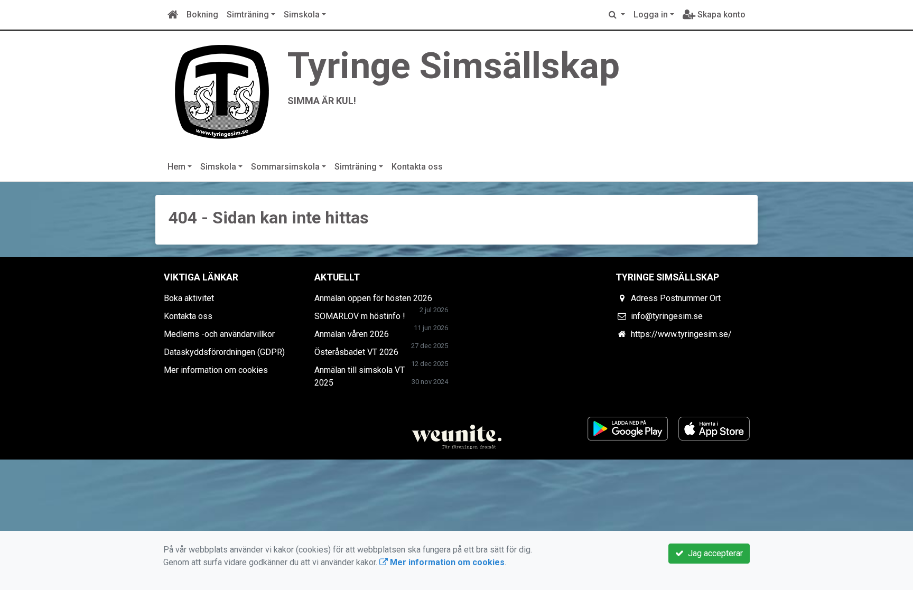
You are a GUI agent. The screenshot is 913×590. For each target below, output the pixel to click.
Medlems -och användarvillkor (219, 334)
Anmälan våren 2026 (351, 334)
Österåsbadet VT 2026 (356, 352)
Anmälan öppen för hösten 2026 (373, 298)
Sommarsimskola (285, 167)
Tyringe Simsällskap (453, 65)
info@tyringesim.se (667, 316)
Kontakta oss (417, 167)
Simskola (302, 15)
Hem (176, 167)
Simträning (248, 15)
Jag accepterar (713, 553)
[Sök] (616, 14)
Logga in (650, 15)
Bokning (202, 15)
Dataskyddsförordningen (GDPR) (224, 352)
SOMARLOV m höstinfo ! (359, 316)
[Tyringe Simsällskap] (221, 91)
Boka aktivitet (189, 298)
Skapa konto (720, 15)
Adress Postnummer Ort (676, 298)
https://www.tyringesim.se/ (681, 334)
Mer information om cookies (216, 370)
